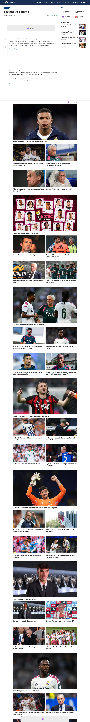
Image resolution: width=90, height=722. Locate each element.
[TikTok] (79, 2)
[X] (74, 2)
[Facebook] (72, 2)
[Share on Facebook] (52, 16)
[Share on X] (54, 16)
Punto (5, 15)
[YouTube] (76, 2)
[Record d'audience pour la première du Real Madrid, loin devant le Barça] (82, 32)
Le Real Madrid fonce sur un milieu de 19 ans (69, 37)
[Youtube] (80, 17)
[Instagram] (77, 2)
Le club (6, 8)
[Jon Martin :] (82, 26)
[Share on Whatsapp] (5, 50)
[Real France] (12, 2)
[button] (70, 2)
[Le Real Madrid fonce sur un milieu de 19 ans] (82, 39)
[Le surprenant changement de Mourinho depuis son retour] (82, 45)
